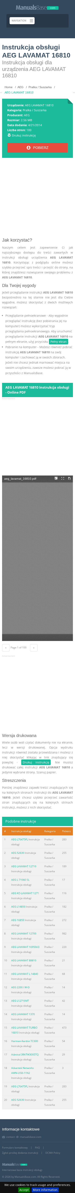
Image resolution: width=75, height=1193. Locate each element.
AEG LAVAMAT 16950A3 (25, 947)
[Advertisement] (37, 199)
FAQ (37, 1147)
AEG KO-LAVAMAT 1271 (25, 893)
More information (45, 1190)
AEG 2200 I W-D (20, 987)
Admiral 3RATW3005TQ (25, 1054)
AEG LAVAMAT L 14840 (24, 974)
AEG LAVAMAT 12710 (23, 866)
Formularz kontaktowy (15, 1147)
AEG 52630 (17, 853)
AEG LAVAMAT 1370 (23, 1014)
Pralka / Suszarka (34, 110)
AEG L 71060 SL (20, 880)
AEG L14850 (18, 906)
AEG (27, 115)
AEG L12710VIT (20, 1001)
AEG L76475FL (19, 839)
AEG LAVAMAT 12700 (23, 933)
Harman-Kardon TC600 (24, 1041)
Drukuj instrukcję (24, 135)
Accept (24, 1190)
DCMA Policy (52, 1153)
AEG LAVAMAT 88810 (23, 960)
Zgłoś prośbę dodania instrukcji (20, 1153)
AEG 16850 (17, 920)
